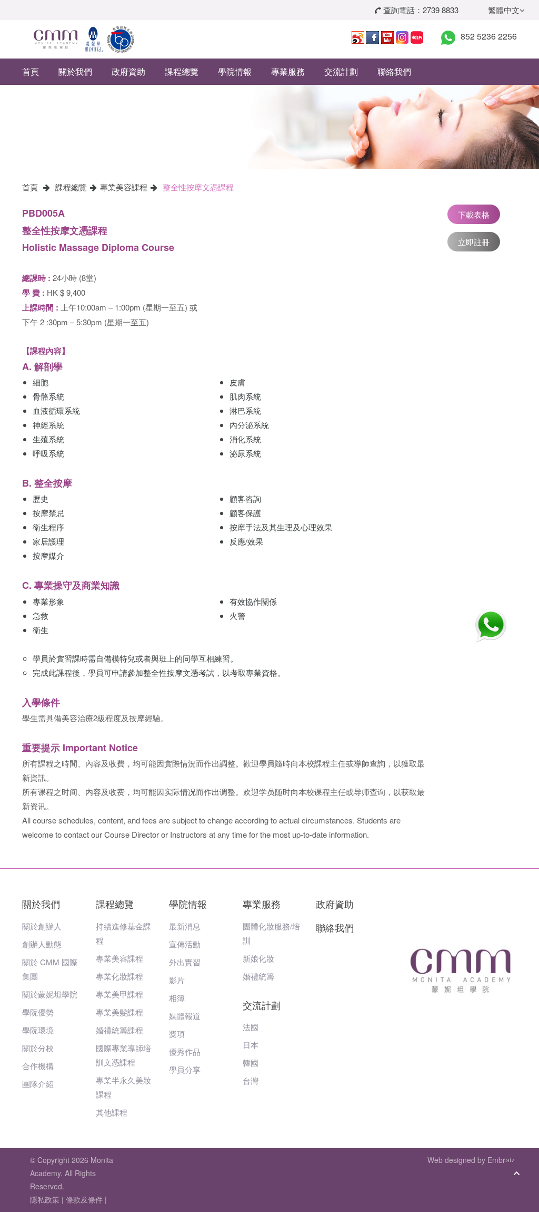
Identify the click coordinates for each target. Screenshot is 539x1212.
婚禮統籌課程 (119, 1029)
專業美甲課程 (119, 994)
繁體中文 (504, 9)
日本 (250, 1044)
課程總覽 (181, 71)
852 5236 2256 (489, 36)
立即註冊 (474, 241)
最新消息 (185, 926)
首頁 (30, 71)
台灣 (250, 1080)
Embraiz (501, 1160)
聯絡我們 (394, 71)
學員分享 (185, 1069)
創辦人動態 (42, 943)
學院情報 (235, 71)
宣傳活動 (185, 943)
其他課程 (111, 1112)
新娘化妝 (258, 958)
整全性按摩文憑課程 (198, 186)
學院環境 (38, 1029)
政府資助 (128, 71)
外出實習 (185, 961)
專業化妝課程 (119, 976)
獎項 (177, 1033)
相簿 (177, 997)
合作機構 (38, 1065)
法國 (250, 1026)
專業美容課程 (123, 186)
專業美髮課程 (119, 1011)
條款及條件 (84, 1199)
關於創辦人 (42, 926)
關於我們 (75, 71)
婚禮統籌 (258, 976)
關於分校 (38, 1047)
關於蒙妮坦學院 (49, 994)
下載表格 (474, 214)
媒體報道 (185, 1015)
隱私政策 (44, 1199)
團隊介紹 (38, 1083)
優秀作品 (185, 1051)
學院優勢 (38, 1011)
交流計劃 (341, 71)
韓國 (250, 1062)
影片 (177, 979)
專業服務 (288, 71)
